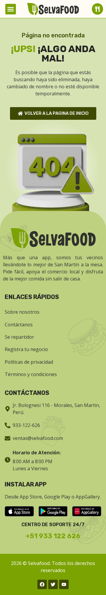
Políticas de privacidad (29, 362)
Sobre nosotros (22, 312)
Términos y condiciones (31, 374)
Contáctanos (19, 324)
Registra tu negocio (26, 349)
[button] (10, 9)
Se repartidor (19, 337)
